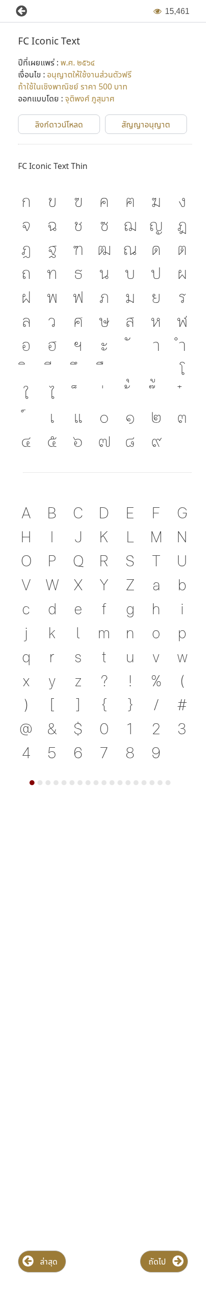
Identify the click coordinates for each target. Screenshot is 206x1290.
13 (128, 782)
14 (136, 782)
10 (104, 782)
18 (168, 782)
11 (112, 782)
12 (120, 782)
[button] (17, 11)
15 (144, 782)
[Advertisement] (103, 914)
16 (152, 782)
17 (160, 782)
